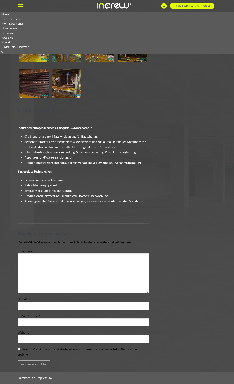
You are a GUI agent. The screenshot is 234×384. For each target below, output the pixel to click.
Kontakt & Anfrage (192, 6)
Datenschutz (26, 378)
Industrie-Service (12, 18)
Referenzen (8, 32)
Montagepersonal (12, 23)
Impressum (44, 378)
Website (23, 332)
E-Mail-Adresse (29, 316)
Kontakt (15, 44)
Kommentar (26, 251)
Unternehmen (10, 28)
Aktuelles (7, 37)
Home (5, 14)
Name (22, 299)
